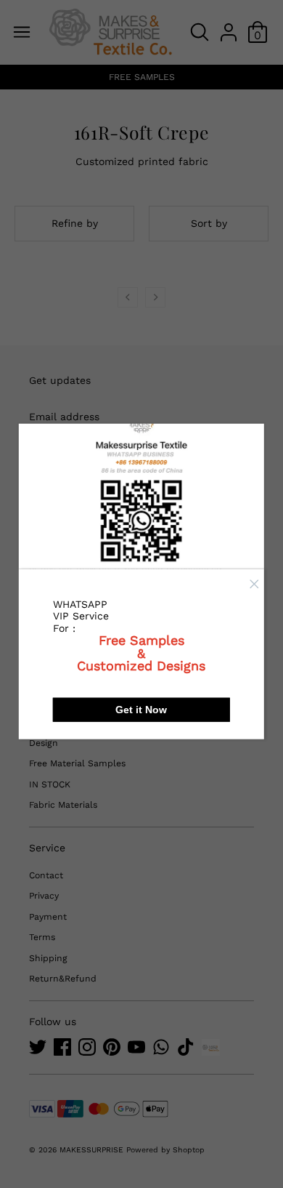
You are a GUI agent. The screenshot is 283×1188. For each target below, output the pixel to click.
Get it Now (141, 709)
